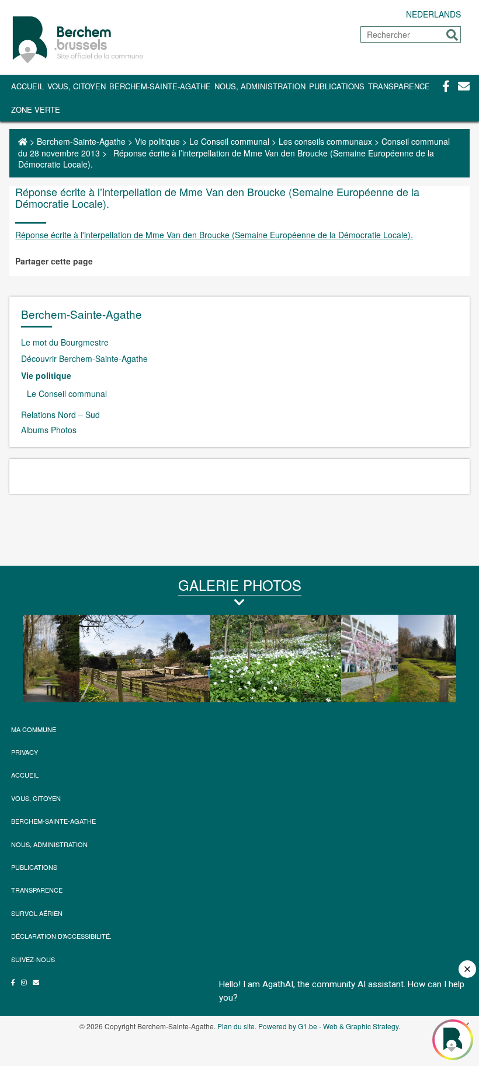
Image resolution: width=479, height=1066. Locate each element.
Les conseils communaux (325, 141)
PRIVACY (24, 752)
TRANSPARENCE (399, 86)
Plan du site (236, 1026)
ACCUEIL (25, 774)
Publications (337, 86)
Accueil (27, 86)
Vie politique (157, 141)
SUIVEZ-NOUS (33, 959)
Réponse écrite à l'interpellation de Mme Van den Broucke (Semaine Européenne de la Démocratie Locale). (214, 235)
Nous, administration (260, 86)
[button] (452, 35)
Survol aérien (37, 913)
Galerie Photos (239, 584)
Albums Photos (49, 430)
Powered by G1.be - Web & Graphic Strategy (328, 1026)
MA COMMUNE (33, 729)
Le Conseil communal (229, 141)
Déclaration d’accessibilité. (61, 935)
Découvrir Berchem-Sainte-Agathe (84, 358)
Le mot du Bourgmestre (65, 342)
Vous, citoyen (76, 86)
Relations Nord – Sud (60, 414)
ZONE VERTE (35, 109)
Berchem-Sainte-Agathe (160, 86)
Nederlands (433, 14)
